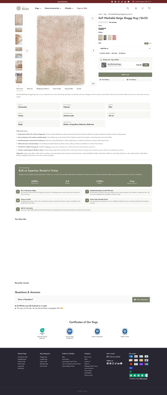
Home (100, 14)
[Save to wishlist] (92, 18)
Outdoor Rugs (21, 361)
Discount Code (88, 375)
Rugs (37, 8)
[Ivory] (110, 37)
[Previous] (27, 50)
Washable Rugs (22, 359)
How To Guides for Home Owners (71, 364)
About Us (86, 364)
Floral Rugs (21, 368)
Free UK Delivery (63, 2)
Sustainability (87, 373)
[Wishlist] (142, 8)
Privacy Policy (88, 371)
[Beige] (100, 37)
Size (99, 43)
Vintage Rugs (43, 359)
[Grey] (105, 37)
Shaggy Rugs (43, 357)
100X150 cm (104, 48)
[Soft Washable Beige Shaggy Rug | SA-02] (25, 248)
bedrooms (48, 147)
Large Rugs (21, 366)
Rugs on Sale (82, 8)
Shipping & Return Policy (91, 366)
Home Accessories (52, 8)
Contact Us (87, 361)
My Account (87, 357)
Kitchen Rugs (21, 364)
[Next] (93, 50)
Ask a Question (142, 299)
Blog (63, 357)
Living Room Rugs (22, 357)
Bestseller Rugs (44, 364)
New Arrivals (43, 366)
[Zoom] (93, 83)
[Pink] (114, 37)
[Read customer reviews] (125, 22)
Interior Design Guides (68, 366)
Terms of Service (89, 368)
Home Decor (65, 359)
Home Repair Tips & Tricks (69, 361)
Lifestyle (68, 8)
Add (146, 65)
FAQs (85, 359)
